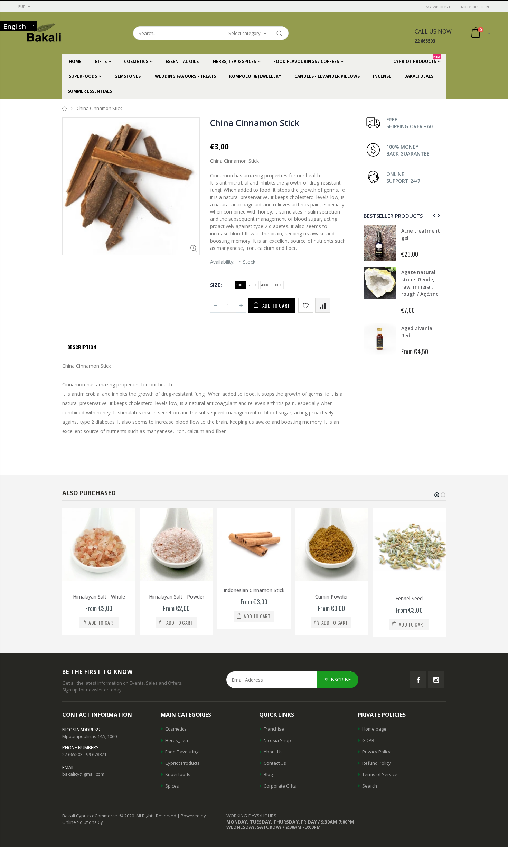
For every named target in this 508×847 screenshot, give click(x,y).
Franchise (274, 729)
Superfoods (177, 774)
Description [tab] (81, 346)
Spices (172, 786)
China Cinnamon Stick (254, 123)
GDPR (368, 740)
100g (240, 285)
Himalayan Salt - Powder (176, 596)
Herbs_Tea (176, 740)
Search (280, 33)
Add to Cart (276, 305)
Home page (374, 729)
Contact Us (275, 763)
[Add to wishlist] (305, 305)
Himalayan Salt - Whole (99, 596)
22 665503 (425, 41)
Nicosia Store (475, 6)
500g (278, 285)
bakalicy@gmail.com (83, 774)
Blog (268, 774)
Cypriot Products (182, 763)
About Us (273, 752)
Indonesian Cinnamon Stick (254, 590)
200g (253, 285)
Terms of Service (379, 774)
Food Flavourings (183, 752)
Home (64, 108)
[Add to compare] (322, 305)
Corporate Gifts (280, 786)
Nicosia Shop (277, 740)
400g (265, 285)
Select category (244, 33)
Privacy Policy (376, 752)
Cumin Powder (331, 596)
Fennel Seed (409, 598)
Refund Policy (376, 763)
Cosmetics (176, 729)
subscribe (337, 679)
